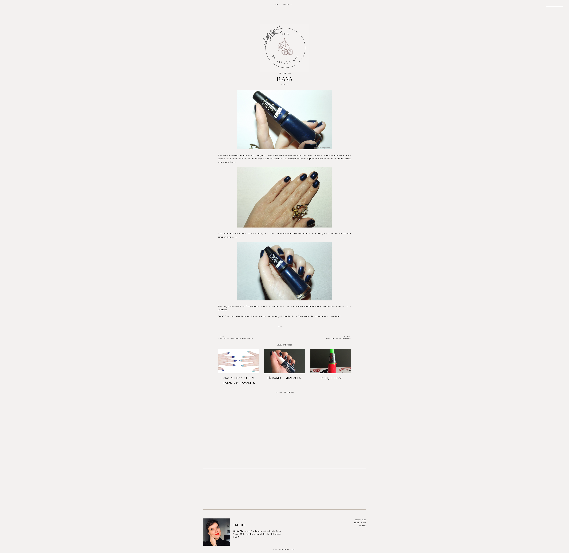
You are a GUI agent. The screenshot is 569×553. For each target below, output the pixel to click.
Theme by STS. (290, 549)
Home (277, 4)
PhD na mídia (360, 523)
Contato (362, 526)
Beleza (284, 84)
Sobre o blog (360, 520)
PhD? (275, 549)
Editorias (287, 4)
